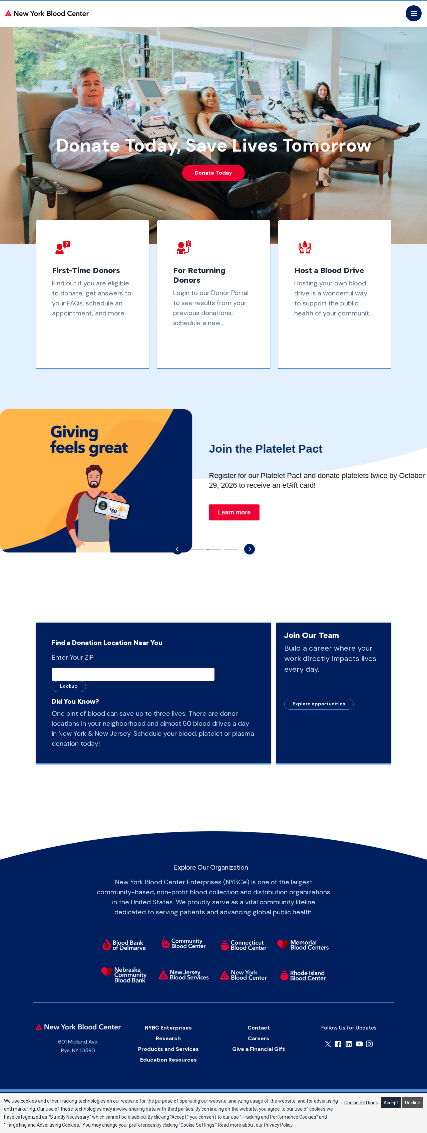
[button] (177, 549)
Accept (391, 1102)
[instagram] (369, 1044)
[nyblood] (243, 974)
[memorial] (303, 944)
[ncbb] (124, 974)
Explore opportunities (319, 704)
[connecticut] (243, 944)
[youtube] (359, 1044)
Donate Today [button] (213, 172)
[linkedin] (349, 1044)
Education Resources (168, 1059)
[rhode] (303, 974)
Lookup (69, 686)
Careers (258, 1038)
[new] (183, 974)
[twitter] (328, 1044)
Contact (259, 1027)
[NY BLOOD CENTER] (47, 13)
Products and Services (168, 1049)
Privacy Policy (278, 1125)
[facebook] (338, 1044)
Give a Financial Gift (258, 1049)
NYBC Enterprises (168, 1027)
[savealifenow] (183, 942)
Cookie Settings (361, 1102)
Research (168, 1038)
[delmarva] (124, 944)
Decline (412, 1102)
